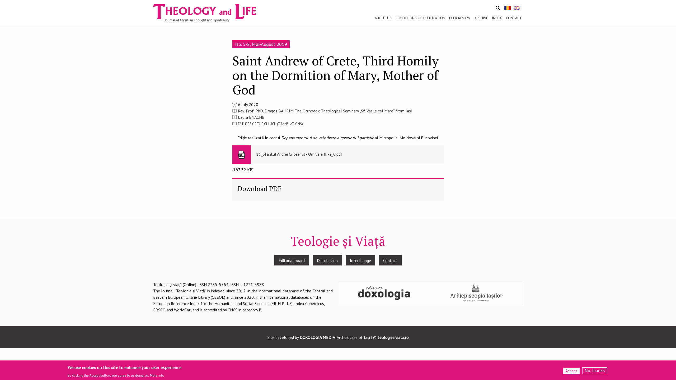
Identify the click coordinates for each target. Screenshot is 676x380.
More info (157, 375)
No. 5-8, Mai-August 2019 (261, 44)
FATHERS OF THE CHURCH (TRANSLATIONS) (270, 124)
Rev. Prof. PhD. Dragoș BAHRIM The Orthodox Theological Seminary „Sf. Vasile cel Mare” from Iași (325, 110)
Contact (390, 260)
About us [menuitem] (383, 18)
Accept (571, 370)
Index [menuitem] (497, 18)
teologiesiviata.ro (393, 337)
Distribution (327, 260)
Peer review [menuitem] (459, 18)
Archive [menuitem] (481, 18)
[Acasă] (209, 12)
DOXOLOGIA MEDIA (317, 337)
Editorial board (292, 260)
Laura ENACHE (251, 117)
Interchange (360, 260)
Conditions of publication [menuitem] (420, 18)
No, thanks (595, 370)
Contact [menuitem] (514, 18)
